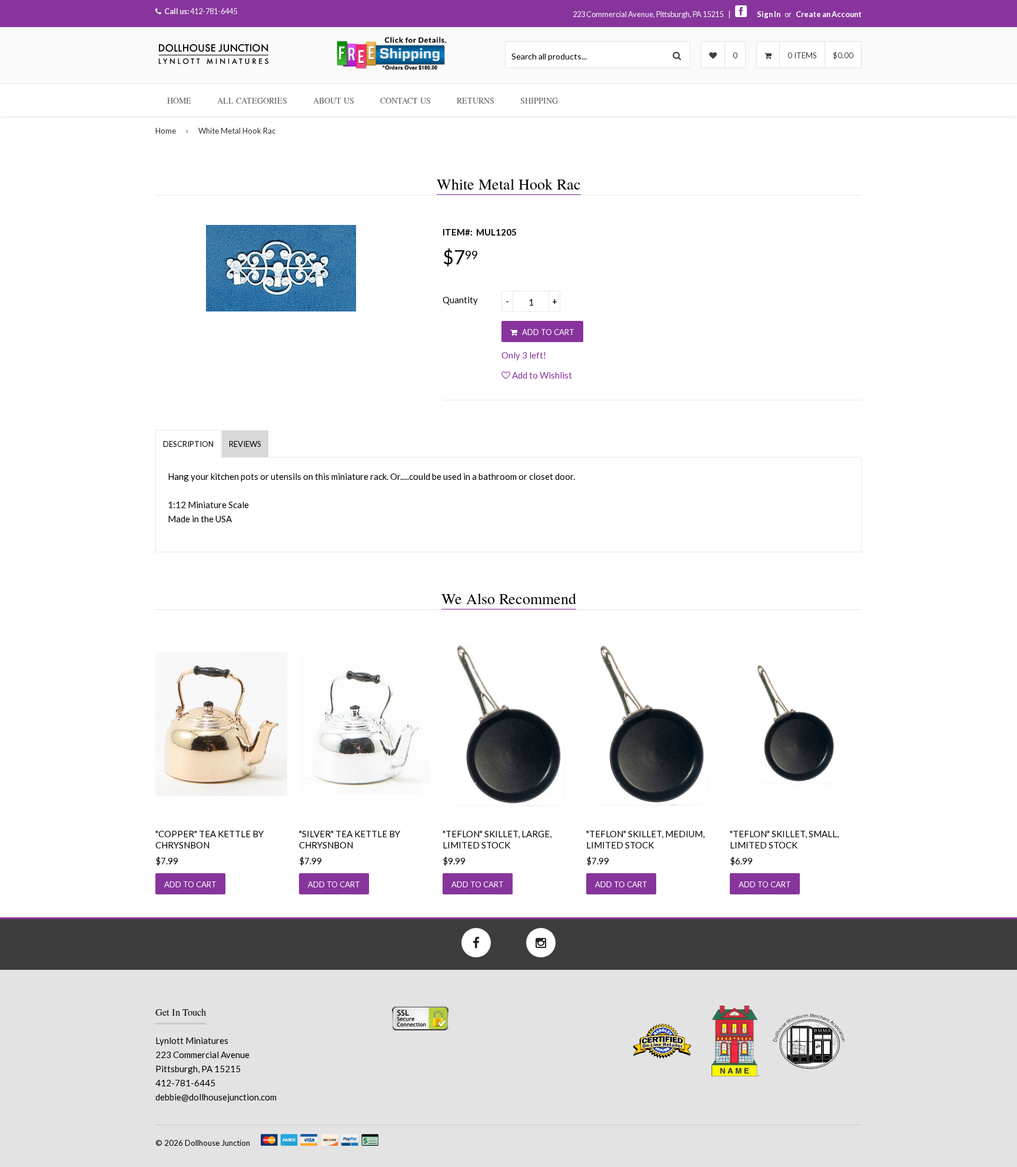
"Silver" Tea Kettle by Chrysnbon (349, 839)
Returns (475, 100)
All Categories (252, 100)
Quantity (460, 299)
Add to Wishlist (541, 375)
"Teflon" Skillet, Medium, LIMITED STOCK (645, 839)
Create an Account (829, 14)
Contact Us (405, 100)
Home (179, 100)
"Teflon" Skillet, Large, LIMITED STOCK (497, 839)
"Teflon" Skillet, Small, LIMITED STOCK (784, 839)
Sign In (768, 14)
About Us (333, 100)
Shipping (539, 100)
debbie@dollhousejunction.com (216, 1097)
